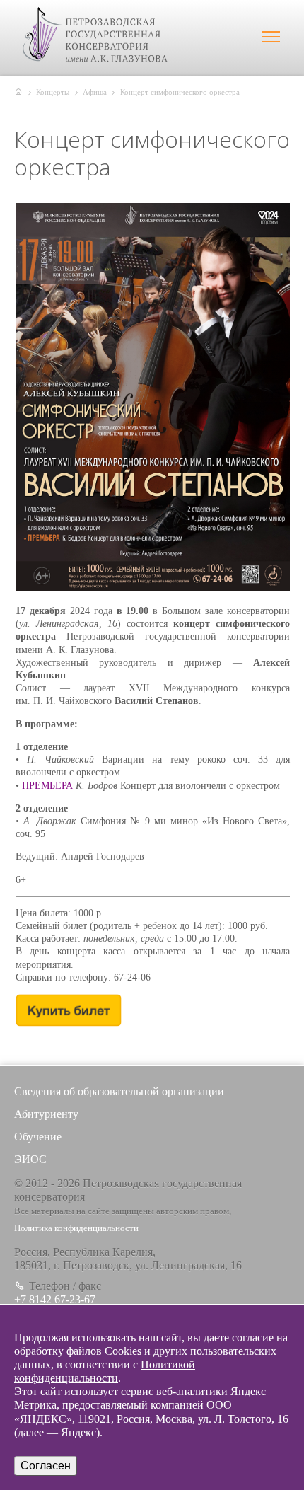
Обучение (38, 1137)
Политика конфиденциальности (76, 1228)
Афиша (95, 92)
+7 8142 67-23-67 (54, 1299)
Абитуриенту (46, 1114)
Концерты (52, 92)
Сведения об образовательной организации (119, 1091)
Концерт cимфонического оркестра (180, 92)
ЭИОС (30, 1159)
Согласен (46, 1466)
